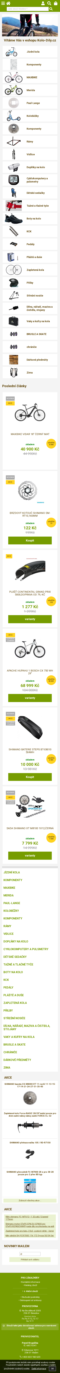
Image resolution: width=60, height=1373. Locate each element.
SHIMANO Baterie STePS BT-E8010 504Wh (30, 751)
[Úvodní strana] (9, 4)
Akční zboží (32, 1291)
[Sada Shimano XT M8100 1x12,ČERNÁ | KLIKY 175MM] (30, 806)
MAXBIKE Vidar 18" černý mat (30, 434)
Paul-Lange (33, 103)
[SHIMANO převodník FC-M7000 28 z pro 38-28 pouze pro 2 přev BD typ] (30, 1186)
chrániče (32, 346)
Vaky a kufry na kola (38, 321)
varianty (30, 619)
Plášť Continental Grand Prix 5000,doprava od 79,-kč (30, 593)
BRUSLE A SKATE (36, 334)
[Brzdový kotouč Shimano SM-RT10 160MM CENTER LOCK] (30, 490)
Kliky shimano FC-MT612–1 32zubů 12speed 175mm (27, 1218)
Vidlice (31, 154)
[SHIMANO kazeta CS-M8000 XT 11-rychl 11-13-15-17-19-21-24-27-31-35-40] (30, 1098)
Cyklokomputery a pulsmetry (37, 180)
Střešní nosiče (35, 295)
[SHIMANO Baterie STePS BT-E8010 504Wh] (30, 727)
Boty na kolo (34, 218)
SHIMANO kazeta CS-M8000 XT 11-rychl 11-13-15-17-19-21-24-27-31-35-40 (30, 1085)
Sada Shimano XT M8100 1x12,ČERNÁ (30, 828)
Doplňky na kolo (36, 167)
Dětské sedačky (36, 192)
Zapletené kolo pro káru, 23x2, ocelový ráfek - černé (30, 1231)
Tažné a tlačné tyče (38, 205)
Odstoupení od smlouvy (30, 1300)
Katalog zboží (30, 1285)
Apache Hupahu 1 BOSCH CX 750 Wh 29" (30, 672)
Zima (30, 372)
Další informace (39, 1368)
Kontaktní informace (30, 1282)
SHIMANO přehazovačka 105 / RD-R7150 (30, 1142)
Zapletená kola (35, 269)
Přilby (30, 282)
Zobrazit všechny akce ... (30, 1200)
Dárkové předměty (37, 359)
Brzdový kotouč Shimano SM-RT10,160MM (30, 514)
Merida (31, 90)
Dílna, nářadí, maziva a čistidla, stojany (40, 308)
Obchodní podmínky (31, 1297)
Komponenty (34, 64)
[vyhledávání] (50, 4)
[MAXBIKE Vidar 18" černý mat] (30, 412)
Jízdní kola (33, 51)
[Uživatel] (44, 4)
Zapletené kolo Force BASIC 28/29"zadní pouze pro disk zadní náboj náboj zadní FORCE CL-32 (30, 1114)
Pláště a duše (34, 257)
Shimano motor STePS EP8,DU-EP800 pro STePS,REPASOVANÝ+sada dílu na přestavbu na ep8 (30, 1225)
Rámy (30, 141)
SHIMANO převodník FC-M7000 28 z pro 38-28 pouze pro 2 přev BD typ (30, 1173)
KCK (29, 231)
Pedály (30, 244)
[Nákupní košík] (57, 4)
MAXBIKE (32, 77)
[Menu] (3, 3)
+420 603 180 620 (31, 1357)
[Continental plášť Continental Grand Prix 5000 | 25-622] (30, 569)
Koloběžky (33, 115)
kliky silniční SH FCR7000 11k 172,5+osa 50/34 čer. (30, 1235)
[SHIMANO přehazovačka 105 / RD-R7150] (30, 1154)
